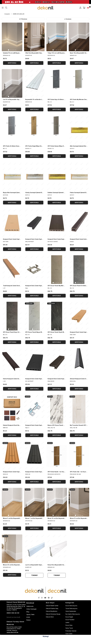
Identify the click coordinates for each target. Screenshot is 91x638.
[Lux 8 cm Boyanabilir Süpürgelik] (34, 548)
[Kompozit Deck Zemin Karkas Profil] (79, 223)
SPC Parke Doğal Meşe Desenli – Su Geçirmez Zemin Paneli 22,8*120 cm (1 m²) (34, 146)
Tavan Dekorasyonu (71, 608)
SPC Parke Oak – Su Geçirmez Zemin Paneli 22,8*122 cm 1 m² (79, 471)
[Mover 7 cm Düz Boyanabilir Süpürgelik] (34, 502)
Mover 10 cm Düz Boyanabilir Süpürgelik (57, 518)
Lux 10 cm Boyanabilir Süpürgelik (12, 99)
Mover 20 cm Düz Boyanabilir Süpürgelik (12, 565)
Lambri (67, 622)
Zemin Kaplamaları (70, 611)
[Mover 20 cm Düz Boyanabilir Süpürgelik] (12, 548)
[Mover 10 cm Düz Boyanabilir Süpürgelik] (56, 502)
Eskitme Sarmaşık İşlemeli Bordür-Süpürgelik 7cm (57, 192)
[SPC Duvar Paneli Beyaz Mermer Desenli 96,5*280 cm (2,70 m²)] (34, 316)
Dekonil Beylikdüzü (51, 611)
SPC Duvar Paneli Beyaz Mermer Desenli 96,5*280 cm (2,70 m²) (34, 332)
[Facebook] (38, 597)
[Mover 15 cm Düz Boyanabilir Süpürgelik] (79, 502)
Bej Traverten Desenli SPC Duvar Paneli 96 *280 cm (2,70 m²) (79, 425)
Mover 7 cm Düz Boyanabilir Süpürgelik (34, 518)
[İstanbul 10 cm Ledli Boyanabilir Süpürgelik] (12, 37)
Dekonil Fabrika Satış (52, 608)
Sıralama (68, 19)
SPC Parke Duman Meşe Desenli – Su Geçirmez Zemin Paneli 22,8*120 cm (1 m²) (57, 146)
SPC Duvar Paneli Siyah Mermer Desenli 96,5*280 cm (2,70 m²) (57, 332)
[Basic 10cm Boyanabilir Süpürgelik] (79, 37)
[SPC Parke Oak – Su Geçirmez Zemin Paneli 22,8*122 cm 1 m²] (79, 455)
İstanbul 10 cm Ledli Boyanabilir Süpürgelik (12, 53)
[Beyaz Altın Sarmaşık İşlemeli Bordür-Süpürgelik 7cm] (12, 176)
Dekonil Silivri (50, 617)
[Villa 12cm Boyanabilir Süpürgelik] (34, 37)
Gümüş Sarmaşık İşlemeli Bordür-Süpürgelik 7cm (34, 192)
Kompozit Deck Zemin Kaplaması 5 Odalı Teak (12, 239)
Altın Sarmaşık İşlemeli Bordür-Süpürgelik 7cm (79, 146)
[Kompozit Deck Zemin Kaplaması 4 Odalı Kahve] (12, 455)
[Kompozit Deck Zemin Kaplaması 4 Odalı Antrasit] (34, 455)
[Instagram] (42, 597)
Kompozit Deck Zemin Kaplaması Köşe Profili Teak (79, 332)
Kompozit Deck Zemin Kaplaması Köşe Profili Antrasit (34, 239)
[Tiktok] (52, 597)
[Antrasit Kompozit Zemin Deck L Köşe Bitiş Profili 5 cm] (79, 362)
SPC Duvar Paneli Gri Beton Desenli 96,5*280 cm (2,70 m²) (79, 285)
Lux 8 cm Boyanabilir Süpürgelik (34, 565)
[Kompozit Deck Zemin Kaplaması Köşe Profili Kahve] (56, 362)
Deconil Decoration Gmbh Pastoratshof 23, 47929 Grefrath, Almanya (14, 628)
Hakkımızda (29, 606)
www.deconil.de (12, 632)
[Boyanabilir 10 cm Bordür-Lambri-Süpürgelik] (34, 83)
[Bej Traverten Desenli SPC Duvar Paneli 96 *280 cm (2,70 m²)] (79, 409)
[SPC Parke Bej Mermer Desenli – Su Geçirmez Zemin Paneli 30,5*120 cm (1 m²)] (79, 83)
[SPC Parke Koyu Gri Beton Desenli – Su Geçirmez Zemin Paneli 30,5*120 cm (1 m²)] (56, 83)
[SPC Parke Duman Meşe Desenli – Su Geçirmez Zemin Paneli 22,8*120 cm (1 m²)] (56, 130)
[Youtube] (45, 597)
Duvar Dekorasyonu (71, 605)
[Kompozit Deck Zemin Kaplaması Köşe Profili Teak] (79, 316)
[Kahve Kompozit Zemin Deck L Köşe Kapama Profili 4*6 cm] (12, 362)
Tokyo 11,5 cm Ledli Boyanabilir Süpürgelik (57, 53)
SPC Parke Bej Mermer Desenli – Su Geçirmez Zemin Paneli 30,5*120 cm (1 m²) (79, 99)
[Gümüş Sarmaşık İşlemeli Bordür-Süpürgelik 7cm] (34, 176)
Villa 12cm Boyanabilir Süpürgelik (34, 53)
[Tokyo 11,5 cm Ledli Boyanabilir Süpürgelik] (56, 37)
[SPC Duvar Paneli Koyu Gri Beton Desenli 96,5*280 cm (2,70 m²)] (12, 316)
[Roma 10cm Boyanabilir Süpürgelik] (56, 548)
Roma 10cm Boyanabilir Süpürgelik (57, 565)
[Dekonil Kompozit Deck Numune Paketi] (12, 409)
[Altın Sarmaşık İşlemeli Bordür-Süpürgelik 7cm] (79, 130)
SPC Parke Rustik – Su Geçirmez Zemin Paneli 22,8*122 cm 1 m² (57, 471)
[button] (8, 49)
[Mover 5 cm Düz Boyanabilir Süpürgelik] (12, 502)
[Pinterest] (48, 597)
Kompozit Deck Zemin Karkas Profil (79, 239)
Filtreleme (24, 19)
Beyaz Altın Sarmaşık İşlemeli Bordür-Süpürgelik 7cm (12, 192)
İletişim (28, 620)
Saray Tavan (69, 628)
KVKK (28, 617)
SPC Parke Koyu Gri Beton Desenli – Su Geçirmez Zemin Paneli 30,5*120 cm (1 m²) (57, 99)
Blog (27, 612)
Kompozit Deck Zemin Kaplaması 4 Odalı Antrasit (34, 471)
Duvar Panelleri (69, 619)
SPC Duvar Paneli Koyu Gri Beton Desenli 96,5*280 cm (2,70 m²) (12, 332)
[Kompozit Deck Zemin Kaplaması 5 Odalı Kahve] (56, 223)
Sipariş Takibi (30, 614)
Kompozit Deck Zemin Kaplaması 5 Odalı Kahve (57, 239)
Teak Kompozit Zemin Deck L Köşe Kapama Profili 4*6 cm (12, 285)
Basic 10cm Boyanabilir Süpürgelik (79, 53)
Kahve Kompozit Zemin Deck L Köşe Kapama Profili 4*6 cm (12, 378)
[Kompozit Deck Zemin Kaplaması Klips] (34, 269)
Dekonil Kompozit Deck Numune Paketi (12, 425)
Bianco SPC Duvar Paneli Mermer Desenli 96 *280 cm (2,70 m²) (57, 425)
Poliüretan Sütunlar (70, 631)
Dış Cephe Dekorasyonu (72, 614)
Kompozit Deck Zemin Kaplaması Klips (34, 285)
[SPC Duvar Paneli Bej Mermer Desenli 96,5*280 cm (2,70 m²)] (56, 269)
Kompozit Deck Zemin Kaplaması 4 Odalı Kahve (12, 471)
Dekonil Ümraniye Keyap (53, 614)
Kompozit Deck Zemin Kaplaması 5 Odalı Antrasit (34, 378)
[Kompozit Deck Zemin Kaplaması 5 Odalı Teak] (12, 223)
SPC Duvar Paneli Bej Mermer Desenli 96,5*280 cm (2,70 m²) (57, 285)
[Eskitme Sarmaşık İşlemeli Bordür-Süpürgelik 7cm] (56, 176)
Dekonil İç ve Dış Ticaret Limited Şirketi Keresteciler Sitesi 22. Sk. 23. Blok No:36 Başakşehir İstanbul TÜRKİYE (16, 607)
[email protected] (13, 617)
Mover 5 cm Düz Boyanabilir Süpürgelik (12, 518)
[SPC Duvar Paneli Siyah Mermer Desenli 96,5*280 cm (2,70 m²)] (56, 316)
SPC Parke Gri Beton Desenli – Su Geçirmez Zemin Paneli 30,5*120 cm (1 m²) (12, 146)
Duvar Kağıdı (69, 617)
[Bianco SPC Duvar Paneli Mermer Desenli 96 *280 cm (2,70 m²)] (56, 409)
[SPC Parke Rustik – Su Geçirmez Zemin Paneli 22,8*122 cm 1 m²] (56, 455)
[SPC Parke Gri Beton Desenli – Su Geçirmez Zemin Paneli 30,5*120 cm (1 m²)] (12, 130)
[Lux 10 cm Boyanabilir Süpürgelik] (12, 83)
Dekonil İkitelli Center (52, 605)
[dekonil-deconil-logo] (45, 590)
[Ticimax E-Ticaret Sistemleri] (45, 637)
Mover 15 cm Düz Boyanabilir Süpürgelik (79, 518)
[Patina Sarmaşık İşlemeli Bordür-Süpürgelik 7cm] (79, 176)
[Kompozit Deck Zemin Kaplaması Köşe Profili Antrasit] (34, 223)
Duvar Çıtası (68, 625)
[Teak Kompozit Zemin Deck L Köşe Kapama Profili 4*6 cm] (12, 269)
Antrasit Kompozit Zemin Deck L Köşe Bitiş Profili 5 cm (79, 378)
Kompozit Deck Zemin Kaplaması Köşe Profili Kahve (57, 378)
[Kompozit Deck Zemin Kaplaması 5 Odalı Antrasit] (34, 362)
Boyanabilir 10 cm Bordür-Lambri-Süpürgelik (34, 99)
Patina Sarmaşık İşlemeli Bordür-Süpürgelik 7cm (79, 192)
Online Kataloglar (31, 609)
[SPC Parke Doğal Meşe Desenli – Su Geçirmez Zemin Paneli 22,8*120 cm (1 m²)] (34, 130)
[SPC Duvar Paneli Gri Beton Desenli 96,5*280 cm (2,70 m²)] (79, 269)
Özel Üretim (68, 633)
